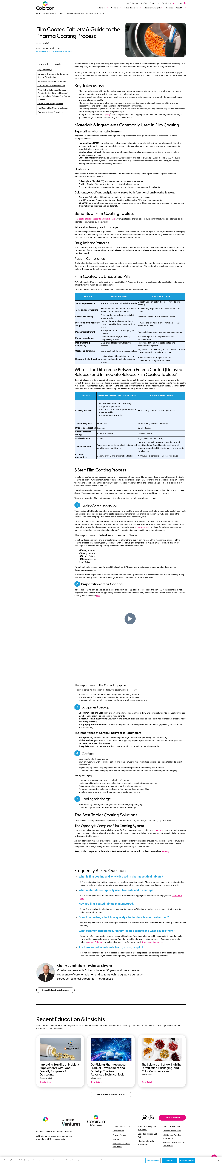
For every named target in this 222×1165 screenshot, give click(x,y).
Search (180, 3)
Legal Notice (118, 1131)
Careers (169, 8)
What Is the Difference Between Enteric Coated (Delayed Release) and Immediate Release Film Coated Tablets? (53, 95)
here (98, 596)
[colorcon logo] (45, 1121)
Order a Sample (172, 1118)
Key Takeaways (44, 70)
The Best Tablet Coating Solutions (52, 108)
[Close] (218, 1160)
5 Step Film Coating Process (50, 104)
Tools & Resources (130, 8)
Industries (101, 8)
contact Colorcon (95, 942)
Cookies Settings (153, 1160)
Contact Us (154, 3)
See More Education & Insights (111, 1094)
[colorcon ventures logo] (71, 1122)
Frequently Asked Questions (50, 112)
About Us (179, 8)
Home (38, 13)
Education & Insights (152, 8)
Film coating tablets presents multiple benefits (95, 219)
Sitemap (116, 1139)
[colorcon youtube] (144, 1118)
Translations (167, 3)
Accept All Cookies (187, 1160)
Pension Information (172, 1131)
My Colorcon (132, 3)
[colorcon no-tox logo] (96, 1120)
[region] (111, 1161)
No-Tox (144, 3)
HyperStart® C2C (142, 527)
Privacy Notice (119, 1135)
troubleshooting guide (152, 942)
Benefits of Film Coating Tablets (51, 82)
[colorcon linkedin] (151, 1118)
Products (114, 8)
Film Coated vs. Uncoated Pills (51, 86)
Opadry (106, 115)
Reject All (169, 1160)
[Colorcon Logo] (47, 5)
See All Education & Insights (55, 990)
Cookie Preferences (121, 1127)
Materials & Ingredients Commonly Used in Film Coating (53, 75)
